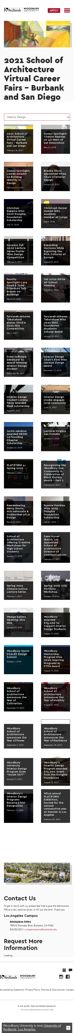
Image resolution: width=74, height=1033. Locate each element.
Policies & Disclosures (53, 989)
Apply (54, 10)
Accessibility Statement (12, 989)
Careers (70, 989)
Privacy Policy (32, 989)
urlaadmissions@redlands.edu (41, 929)
